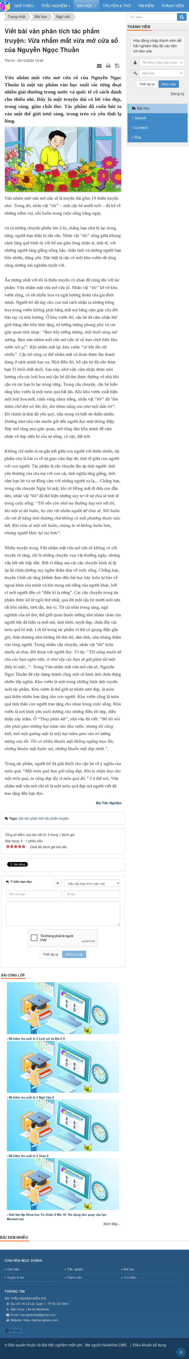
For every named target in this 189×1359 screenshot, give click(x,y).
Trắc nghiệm (75, 1269)
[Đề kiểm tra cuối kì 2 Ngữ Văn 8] (63, 1067)
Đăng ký (177, 93)
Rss (138, 137)
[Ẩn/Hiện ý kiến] (58, 883)
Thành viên (74, 1277)
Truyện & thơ (15, 1277)
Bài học (143, 108)
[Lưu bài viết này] (117, 65)
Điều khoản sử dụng (149, 1344)
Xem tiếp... (111, 1223)
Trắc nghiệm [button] (54, 5)
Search (140, 117)
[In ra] (109, 65)
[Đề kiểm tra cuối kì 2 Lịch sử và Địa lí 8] (63, 1008)
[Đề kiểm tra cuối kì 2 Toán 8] (63, 1125)
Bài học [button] (85, 5)
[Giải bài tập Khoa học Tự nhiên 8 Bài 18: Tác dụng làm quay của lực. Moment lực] (63, 1184)
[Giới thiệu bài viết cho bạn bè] (100, 65)
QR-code (15, 1330)
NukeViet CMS (114, 1344)
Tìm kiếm (130, 1277)
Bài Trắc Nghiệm (108, 803)
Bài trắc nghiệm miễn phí (62, 1344)
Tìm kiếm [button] (146, 5)
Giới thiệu (13, 1269)
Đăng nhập (169, 84)
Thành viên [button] (172, 5)
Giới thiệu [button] (24, 5)
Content (141, 127)
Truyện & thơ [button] (117, 5)
